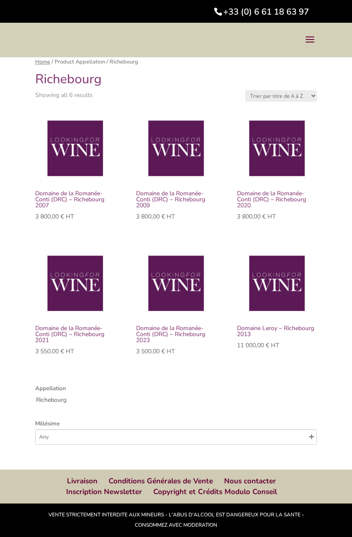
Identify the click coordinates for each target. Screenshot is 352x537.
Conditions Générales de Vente (161, 481)
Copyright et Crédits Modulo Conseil (215, 492)
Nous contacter (250, 481)
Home (42, 62)
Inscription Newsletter (104, 492)
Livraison (82, 481)
